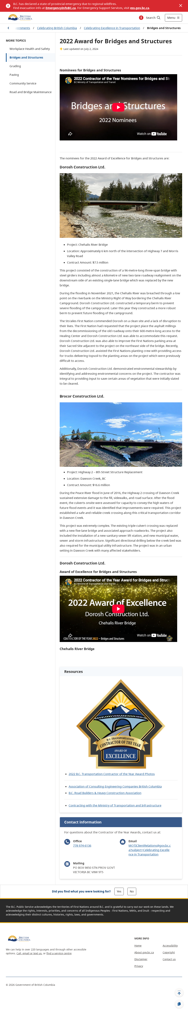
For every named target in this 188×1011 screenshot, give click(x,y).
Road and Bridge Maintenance (31, 92)
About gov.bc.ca (144, 952)
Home (138, 945)
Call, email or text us (29, 953)
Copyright (169, 952)
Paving (14, 75)
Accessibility (170, 945)
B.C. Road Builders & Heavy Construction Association (105, 793)
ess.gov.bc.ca (139, 8)
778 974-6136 (82, 846)
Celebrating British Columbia (57, 28)
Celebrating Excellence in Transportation (112, 28)
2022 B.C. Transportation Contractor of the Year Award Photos (112, 774)
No (132, 891)
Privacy (138, 966)
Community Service (23, 83)
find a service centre (59, 953)
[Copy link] (179, 1004)
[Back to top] (179, 992)
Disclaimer (140, 959)
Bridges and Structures (26, 57)
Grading (15, 66)
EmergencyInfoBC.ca (61, 8)
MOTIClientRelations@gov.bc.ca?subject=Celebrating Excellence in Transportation (150, 850)
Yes (119, 891)
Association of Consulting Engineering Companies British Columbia (115, 786)
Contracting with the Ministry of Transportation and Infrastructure (115, 805)
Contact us (169, 959)
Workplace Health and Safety (30, 49)
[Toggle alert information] (141, 17)
